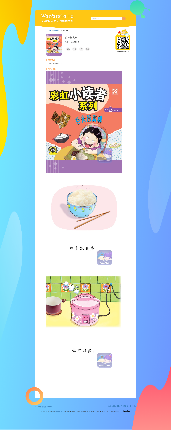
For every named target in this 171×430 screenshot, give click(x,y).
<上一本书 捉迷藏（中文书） (44, 407)
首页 (50, 30)
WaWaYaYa (59, 411)
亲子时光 (56, 30)
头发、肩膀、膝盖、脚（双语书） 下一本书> (122, 406)
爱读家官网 (126, 411)
